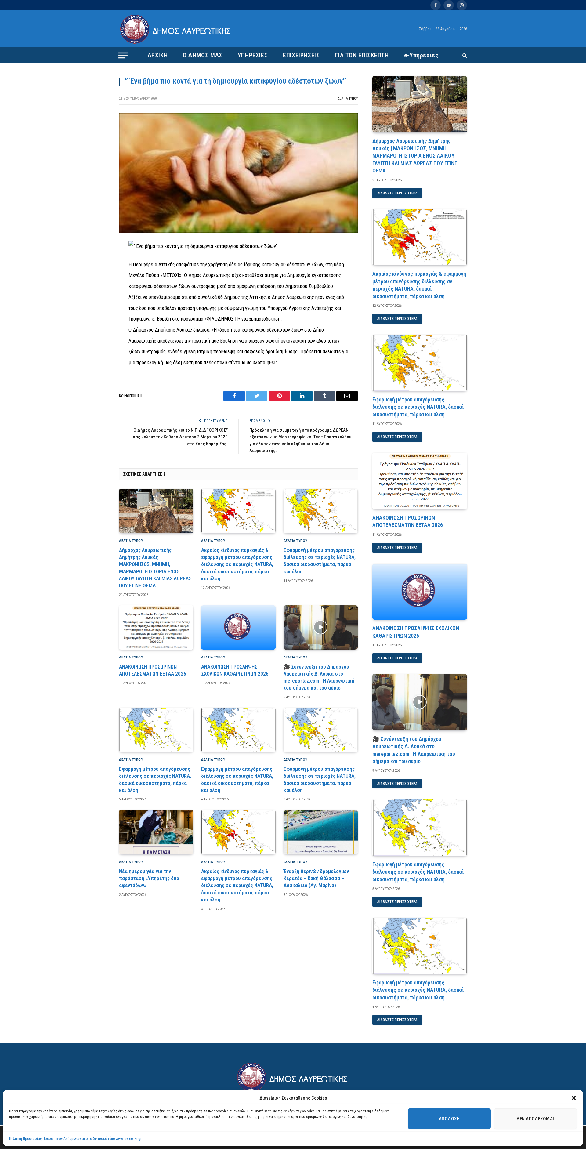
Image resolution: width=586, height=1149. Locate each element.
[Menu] (123, 55)
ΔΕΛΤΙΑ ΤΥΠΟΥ (348, 98)
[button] (574, 1098)
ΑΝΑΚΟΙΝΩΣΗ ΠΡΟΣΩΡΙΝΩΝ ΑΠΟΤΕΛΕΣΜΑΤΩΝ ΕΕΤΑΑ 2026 (152, 670)
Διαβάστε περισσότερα (397, 193)
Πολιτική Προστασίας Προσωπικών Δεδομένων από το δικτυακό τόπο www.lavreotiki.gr (75, 1138)
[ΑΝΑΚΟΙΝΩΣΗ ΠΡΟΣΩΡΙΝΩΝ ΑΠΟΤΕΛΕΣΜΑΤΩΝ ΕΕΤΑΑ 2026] (156, 627)
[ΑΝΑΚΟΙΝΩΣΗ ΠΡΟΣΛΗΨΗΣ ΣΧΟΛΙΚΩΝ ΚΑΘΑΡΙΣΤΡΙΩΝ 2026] (238, 627)
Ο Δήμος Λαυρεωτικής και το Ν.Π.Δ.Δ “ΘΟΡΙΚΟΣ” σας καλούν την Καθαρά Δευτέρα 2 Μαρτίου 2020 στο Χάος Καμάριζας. (180, 437)
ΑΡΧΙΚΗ (158, 55)
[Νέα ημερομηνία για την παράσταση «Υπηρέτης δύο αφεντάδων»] (156, 832)
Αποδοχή (449, 1119)
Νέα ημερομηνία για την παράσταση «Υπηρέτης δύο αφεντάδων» (149, 878)
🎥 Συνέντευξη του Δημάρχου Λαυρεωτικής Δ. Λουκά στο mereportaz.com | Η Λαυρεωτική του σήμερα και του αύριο (319, 677)
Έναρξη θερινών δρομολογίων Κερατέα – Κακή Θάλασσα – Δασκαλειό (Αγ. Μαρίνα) (316, 878)
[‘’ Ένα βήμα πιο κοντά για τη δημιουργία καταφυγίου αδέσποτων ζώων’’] (238, 231)
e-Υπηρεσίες (421, 55)
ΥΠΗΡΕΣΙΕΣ (253, 55)
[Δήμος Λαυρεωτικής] (176, 29)
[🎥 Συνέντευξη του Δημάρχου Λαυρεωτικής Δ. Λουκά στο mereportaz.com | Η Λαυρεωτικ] (321, 627)
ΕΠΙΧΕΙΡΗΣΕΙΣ (301, 55)
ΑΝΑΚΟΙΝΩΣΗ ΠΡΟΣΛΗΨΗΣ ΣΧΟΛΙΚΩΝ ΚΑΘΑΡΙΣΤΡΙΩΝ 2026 (235, 670)
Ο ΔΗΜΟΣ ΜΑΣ (202, 55)
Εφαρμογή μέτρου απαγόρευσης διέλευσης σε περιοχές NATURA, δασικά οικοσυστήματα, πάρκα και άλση (320, 560)
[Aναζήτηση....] (464, 55)
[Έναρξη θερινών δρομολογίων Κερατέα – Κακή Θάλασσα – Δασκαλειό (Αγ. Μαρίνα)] (321, 832)
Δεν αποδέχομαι (535, 1119)
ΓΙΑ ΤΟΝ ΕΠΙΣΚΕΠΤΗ (362, 55)
